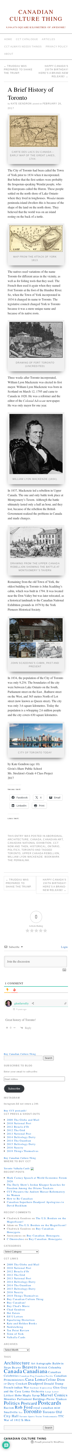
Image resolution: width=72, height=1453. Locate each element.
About (8, 54)
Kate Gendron (21, 103)
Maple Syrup (31, 1395)
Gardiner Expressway (41, 1387)
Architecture (18, 839)
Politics (14, 850)
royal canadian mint (46, 1407)
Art (33, 1363)
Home (8, 39)
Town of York (15, 1333)
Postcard (29, 1403)
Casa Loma (35, 1379)
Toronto (28, 850)
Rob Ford (24, 1407)
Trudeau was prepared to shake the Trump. (18, 69)
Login (64, 947)
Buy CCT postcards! (15, 1110)
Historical (38, 846)
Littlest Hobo (13, 1395)
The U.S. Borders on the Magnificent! (43, 1225)
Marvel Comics (54, 1395)
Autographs (43, 1363)
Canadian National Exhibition (30, 843)
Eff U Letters (15, 1316)
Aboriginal (54, 836)
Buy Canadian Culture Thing (20, 1053)
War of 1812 (12, 1420)
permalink (21, 860)
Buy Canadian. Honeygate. (43, 1235)
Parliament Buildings (31, 1399)
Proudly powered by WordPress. (49, 1441)
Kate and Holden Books (22, 1323)
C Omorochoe (15, 1239)
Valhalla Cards (16, 1337)
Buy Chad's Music (18, 1306)
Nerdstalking (15, 1327)
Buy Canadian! (16, 1302)
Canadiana (35, 1371)
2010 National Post (19, 1123)
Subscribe (14, 1088)
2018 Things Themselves (23, 1151)
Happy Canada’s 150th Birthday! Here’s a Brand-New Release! (54, 884)
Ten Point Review (18, 1330)
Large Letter (52, 1391)
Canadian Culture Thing (36, 15)
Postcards (49, 1402)
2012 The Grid (16, 1130)
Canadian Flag (27, 1376)
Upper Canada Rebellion (40, 853)
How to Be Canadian (20, 1198)
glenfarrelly (21, 1003)
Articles (48, 39)
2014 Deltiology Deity (21, 1137)
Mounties (10, 1399)
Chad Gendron (16, 1309)
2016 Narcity (15, 1147)
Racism (9, 1407)
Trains (39, 1416)
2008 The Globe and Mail (23, 1119)
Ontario (53, 846)
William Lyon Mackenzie (25, 856)
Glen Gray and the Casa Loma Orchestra (35, 1389)
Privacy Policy (57, 46)
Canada (35, 839)
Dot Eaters (13, 1313)
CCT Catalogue (27, 39)
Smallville (11, 1412)
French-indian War (16, 1387)
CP (5, 1383)
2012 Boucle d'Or (18, 1126)
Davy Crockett (17, 1383)
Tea (20, 1412)
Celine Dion (55, 1379)
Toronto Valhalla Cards (17, 1168)
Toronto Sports (27, 1416)
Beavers (29, 1367)
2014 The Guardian (19, 1140)
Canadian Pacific (44, 1376)
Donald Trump (53, 1383)
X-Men (25, 1420)
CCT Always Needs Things (23, 46)
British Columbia (49, 1367)
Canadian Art (53, 839)
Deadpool (35, 1383)
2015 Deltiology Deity (21, 1144)
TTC (61, 1416)
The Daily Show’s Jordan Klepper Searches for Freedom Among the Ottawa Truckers (36, 1186)
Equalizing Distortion (21, 1320)
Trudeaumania (50, 1416)
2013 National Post (19, 1133)
